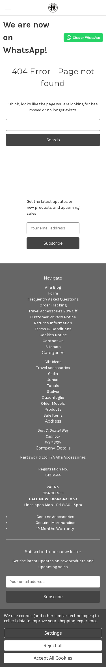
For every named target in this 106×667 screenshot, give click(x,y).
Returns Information (53, 323)
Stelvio (53, 391)
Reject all (53, 645)
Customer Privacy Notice (53, 317)
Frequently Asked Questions (53, 299)
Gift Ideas (53, 361)
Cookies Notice (53, 335)
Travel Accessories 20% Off (53, 311)
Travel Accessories (53, 367)
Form (53, 293)
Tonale (53, 385)
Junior (53, 379)
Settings (53, 633)
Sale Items (53, 415)
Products (53, 409)
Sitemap (53, 346)
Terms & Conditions (53, 329)
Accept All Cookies (53, 658)
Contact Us (53, 340)
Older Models (53, 403)
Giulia (53, 373)
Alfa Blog (53, 287)
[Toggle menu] (8, 8)
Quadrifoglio (53, 397)
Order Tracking (53, 305)
